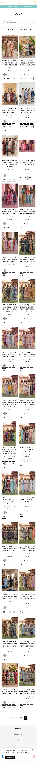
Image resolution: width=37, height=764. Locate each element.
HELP (18, 740)
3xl (26, 178)
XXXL (9, 79)
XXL (4, 79)
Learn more (10, 757)
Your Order (18, 728)
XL (13, 74)
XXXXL (5, 130)
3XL (8, 227)
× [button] (32, 749)
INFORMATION (18, 734)
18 (21, 718)
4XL (14, 79)
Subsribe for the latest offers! (18, 746)
